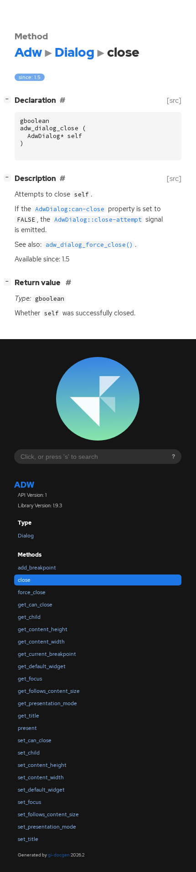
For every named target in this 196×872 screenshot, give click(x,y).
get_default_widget (42, 666)
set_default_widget (41, 789)
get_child (29, 617)
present (27, 728)
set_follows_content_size (48, 814)
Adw (24, 484)
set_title (28, 839)
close (24, 580)
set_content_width (41, 777)
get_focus (30, 678)
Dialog (26, 535)
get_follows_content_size (49, 691)
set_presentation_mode (47, 826)
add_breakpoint (37, 567)
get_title (28, 715)
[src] (174, 100)
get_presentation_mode (47, 703)
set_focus (29, 802)
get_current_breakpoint (47, 654)
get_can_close (35, 604)
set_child (29, 752)
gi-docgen (59, 855)
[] (9, 99)
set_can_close (35, 740)
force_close (32, 592)
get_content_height (42, 629)
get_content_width (41, 641)
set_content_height (42, 765)
